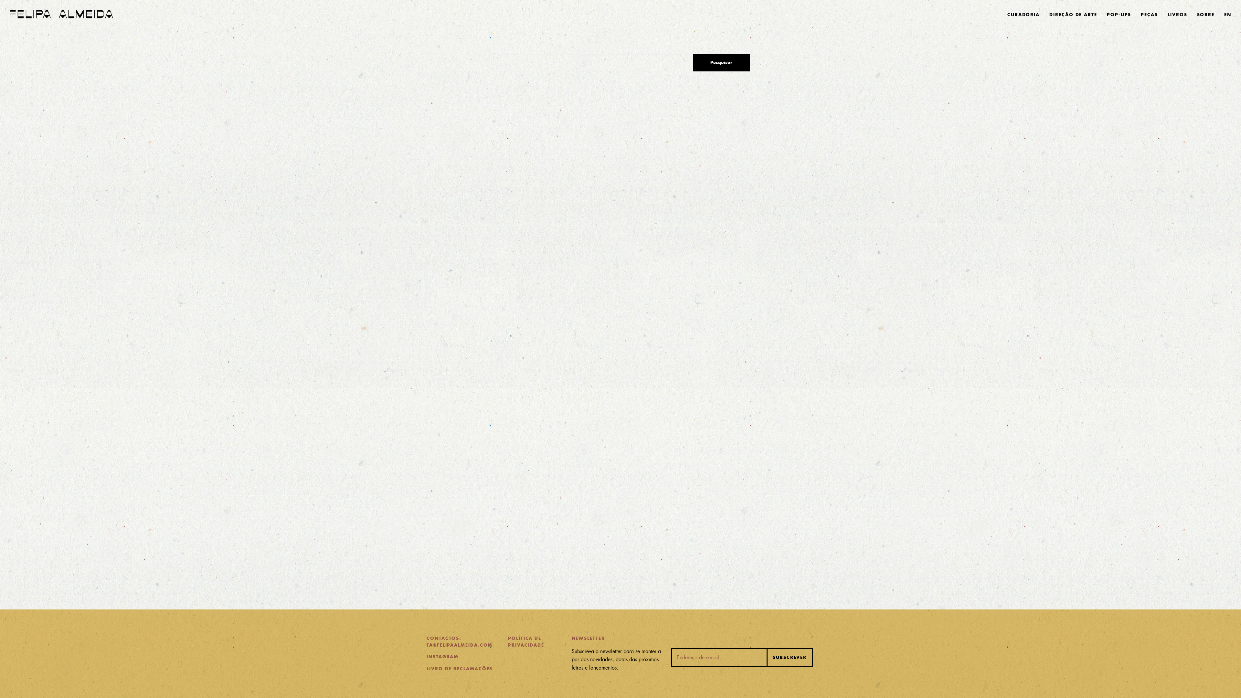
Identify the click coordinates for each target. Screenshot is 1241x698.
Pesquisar (721, 62)
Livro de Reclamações (460, 669)
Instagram (443, 657)
